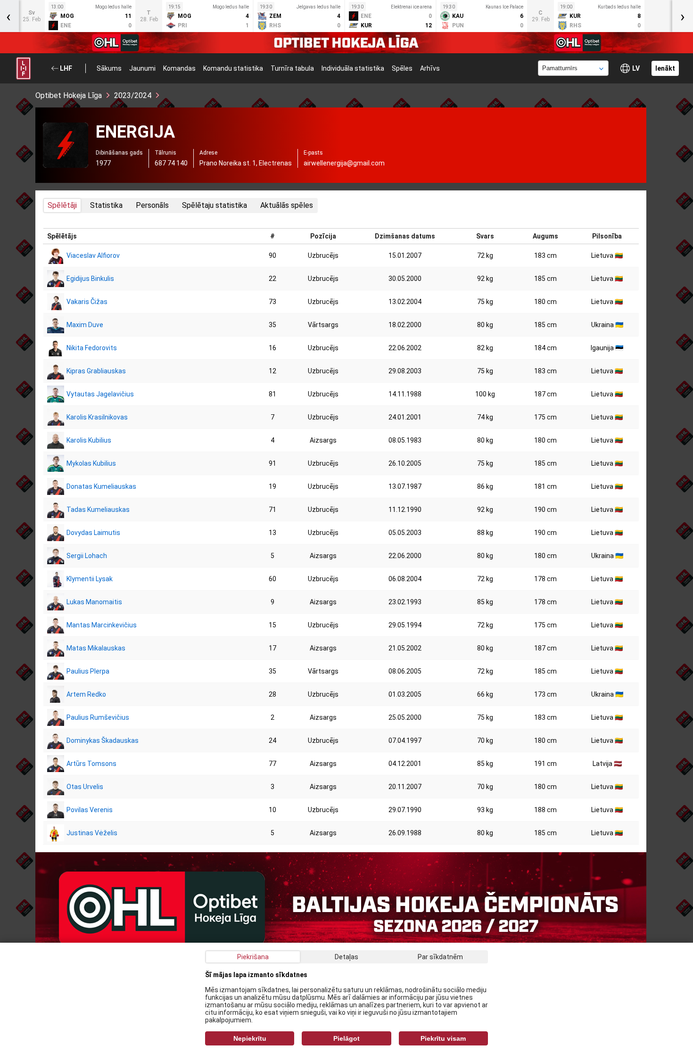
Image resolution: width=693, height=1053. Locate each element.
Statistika (106, 205)
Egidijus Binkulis (90, 278)
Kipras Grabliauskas (96, 371)
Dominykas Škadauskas (102, 740)
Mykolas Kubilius (91, 463)
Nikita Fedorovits (91, 348)
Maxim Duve (84, 325)
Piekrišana (253, 957)
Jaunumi (142, 68)
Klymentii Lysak (89, 579)
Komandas (179, 68)
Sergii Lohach (86, 555)
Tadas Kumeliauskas (98, 509)
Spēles (402, 68)
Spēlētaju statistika (214, 205)
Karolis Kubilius (88, 440)
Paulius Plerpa (87, 671)
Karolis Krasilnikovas (97, 417)
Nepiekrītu (249, 1038)
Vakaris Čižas (86, 301)
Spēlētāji (62, 205)
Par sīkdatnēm (440, 957)
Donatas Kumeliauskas (101, 486)
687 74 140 (171, 163)
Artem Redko (86, 694)
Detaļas (346, 957)
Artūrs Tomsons (91, 763)
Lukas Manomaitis (94, 602)
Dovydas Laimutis (93, 532)
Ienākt (665, 68)
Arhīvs (430, 68)
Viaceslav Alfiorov (93, 255)
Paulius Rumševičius (97, 717)
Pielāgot (346, 1038)
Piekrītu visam (443, 1038)
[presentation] (682, 16)
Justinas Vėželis (91, 833)
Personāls (152, 205)
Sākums (109, 68)
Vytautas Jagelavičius (100, 394)
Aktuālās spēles (286, 205)
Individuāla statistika (353, 68)
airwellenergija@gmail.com (344, 163)
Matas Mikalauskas (95, 648)
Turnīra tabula (292, 68)
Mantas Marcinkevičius (101, 625)
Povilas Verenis (89, 810)
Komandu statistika (233, 68)
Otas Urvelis (84, 786)
